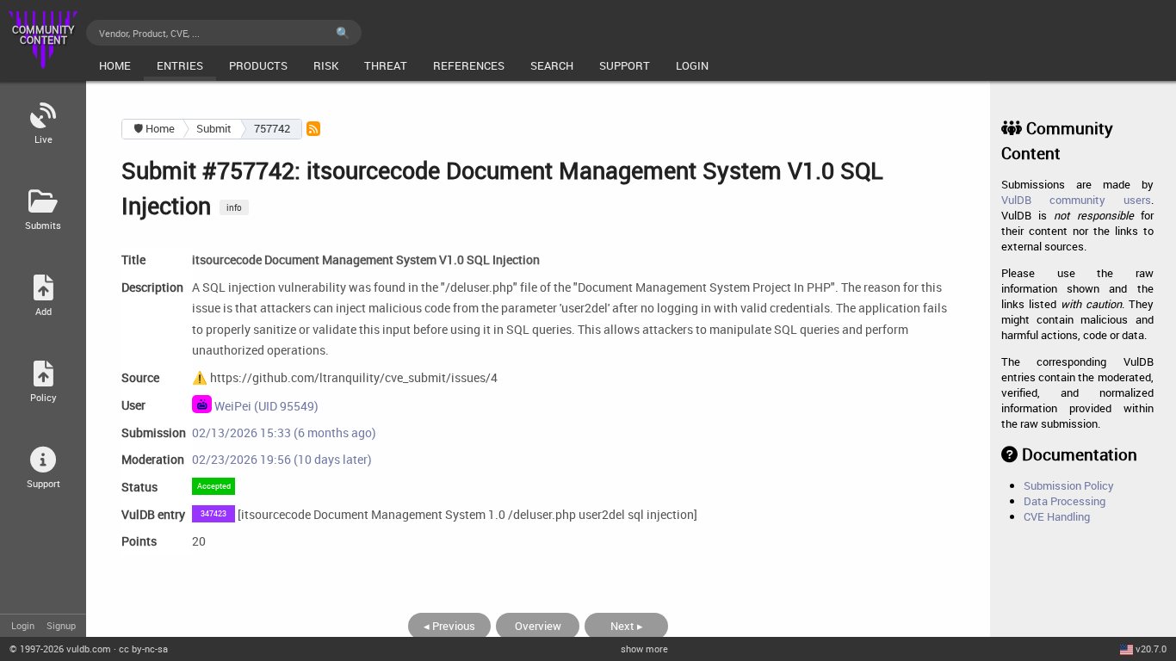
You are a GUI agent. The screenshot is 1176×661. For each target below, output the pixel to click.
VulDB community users (1075, 199)
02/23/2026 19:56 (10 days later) (282, 459)
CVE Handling (1057, 516)
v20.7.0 (1151, 648)
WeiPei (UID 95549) (265, 405)
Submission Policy (1069, 485)
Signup (61, 625)
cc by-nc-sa (143, 648)
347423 (213, 513)
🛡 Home (154, 128)
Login (22, 625)
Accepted (214, 485)
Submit (214, 128)
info (234, 207)
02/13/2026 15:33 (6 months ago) (284, 432)
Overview (538, 625)
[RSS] (313, 128)
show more (644, 648)
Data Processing (1064, 501)
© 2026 (60, 648)
